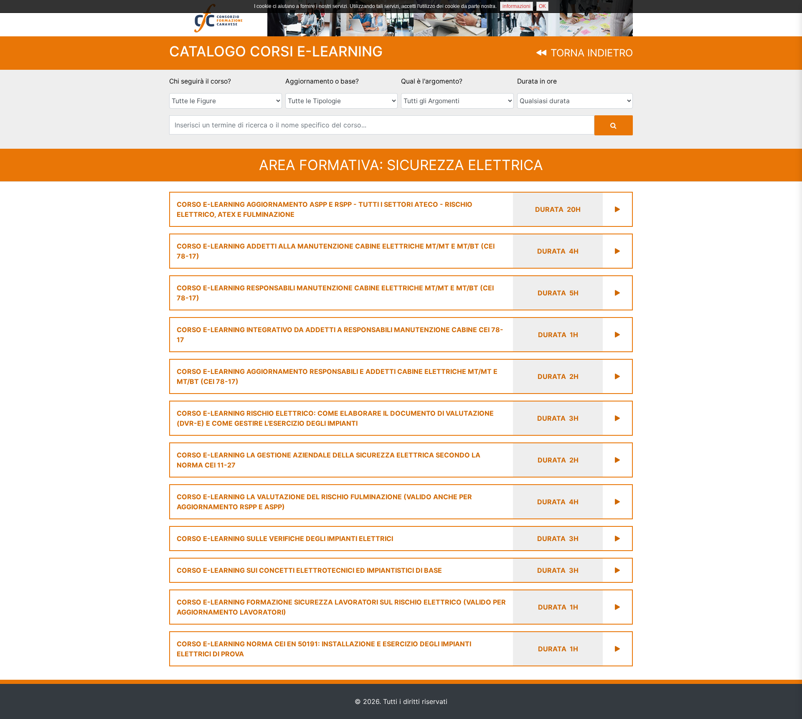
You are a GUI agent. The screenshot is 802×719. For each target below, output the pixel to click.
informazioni (516, 6)
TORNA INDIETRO (590, 53)
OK (542, 6)
